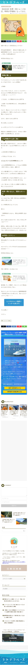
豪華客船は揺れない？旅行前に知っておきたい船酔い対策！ (14, 616)
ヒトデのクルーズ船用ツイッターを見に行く (14, 302)
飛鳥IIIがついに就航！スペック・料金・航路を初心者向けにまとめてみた (14, 600)
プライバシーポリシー (14, 662)
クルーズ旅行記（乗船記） (6, 6)
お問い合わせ (22, 662)
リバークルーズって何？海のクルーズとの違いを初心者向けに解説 (14, 605)
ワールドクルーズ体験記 (6, 320)
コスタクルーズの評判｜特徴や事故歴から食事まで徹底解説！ (14, 621)
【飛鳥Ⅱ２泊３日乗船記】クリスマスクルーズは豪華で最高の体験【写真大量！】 (14, 611)
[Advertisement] (14, 436)
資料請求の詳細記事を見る (14, 391)
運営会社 (5, 662)
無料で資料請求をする (15, 388)
